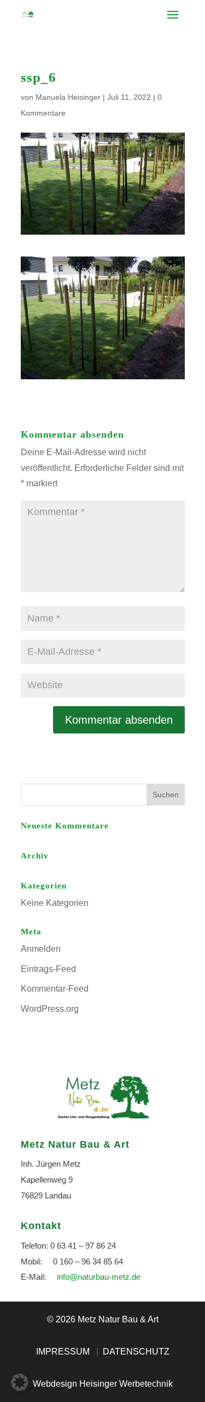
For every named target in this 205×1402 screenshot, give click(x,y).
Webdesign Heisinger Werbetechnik (103, 1383)
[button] (19, 1382)
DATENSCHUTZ (136, 1351)
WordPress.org (50, 1008)
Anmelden (41, 948)
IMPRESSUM (63, 1351)
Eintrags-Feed (48, 969)
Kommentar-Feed (55, 988)
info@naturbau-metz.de (98, 1276)
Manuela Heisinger (68, 97)
